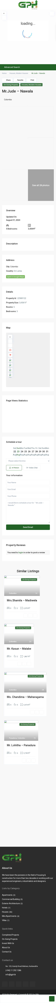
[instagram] (25, 984)
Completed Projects (10, 935)
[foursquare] (32, 984)
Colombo (8, 99)
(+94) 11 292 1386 (13, 970)
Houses (12, 73)
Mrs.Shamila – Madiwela (22, 600)
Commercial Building (11, 899)
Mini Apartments (9, 916)
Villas (4, 920)
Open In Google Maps (15, 277)
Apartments (7, 895)
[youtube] (18, 984)
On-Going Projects (11, 85)
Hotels (4, 908)
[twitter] (12, 984)
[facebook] (5, 984)
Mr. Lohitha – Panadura (21, 745)
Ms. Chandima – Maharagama (25, 697)
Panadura (13, 738)
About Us (6, 947)
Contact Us (6, 952)
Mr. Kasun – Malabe (19, 648)
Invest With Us (8, 943)
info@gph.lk (11, 974)
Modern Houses (22, 73)
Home (4, 73)
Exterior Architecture (11, 903)
